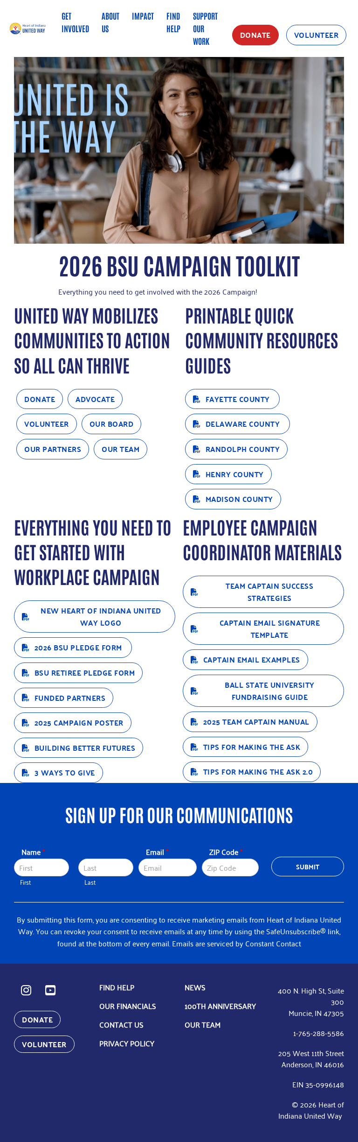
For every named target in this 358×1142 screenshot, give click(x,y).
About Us (110, 21)
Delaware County (244, 423)
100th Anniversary (220, 1005)
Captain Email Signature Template (270, 628)
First (25, 882)
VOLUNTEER (316, 35)
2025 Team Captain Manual (256, 721)
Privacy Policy (126, 1043)
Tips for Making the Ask (252, 747)
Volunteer (46, 423)
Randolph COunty (243, 449)
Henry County (235, 474)
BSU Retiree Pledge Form (84, 672)
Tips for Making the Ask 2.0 (258, 771)
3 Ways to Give (64, 772)
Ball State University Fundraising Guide (270, 691)
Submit (308, 866)
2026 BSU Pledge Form (79, 647)
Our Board (112, 423)
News (195, 987)
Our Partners (52, 449)
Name (33, 852)
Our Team (120, 449)
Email (157, 852)
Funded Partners (70, 698)
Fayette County (239, 399)
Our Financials (127, 1005)
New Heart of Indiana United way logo (101, 616)
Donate (39, 399)
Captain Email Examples (251, 659)
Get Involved (75, 21)
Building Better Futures (85, 747)
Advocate (95, 399)
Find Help (173, 21)
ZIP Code (225, 852)
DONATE (255, 35)
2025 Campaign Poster (79, 722)
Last (90, 882)
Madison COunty (239, 499)
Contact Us (121, 1024)
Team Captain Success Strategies (269, 592)
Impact (143, 15)
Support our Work (205, 28)
